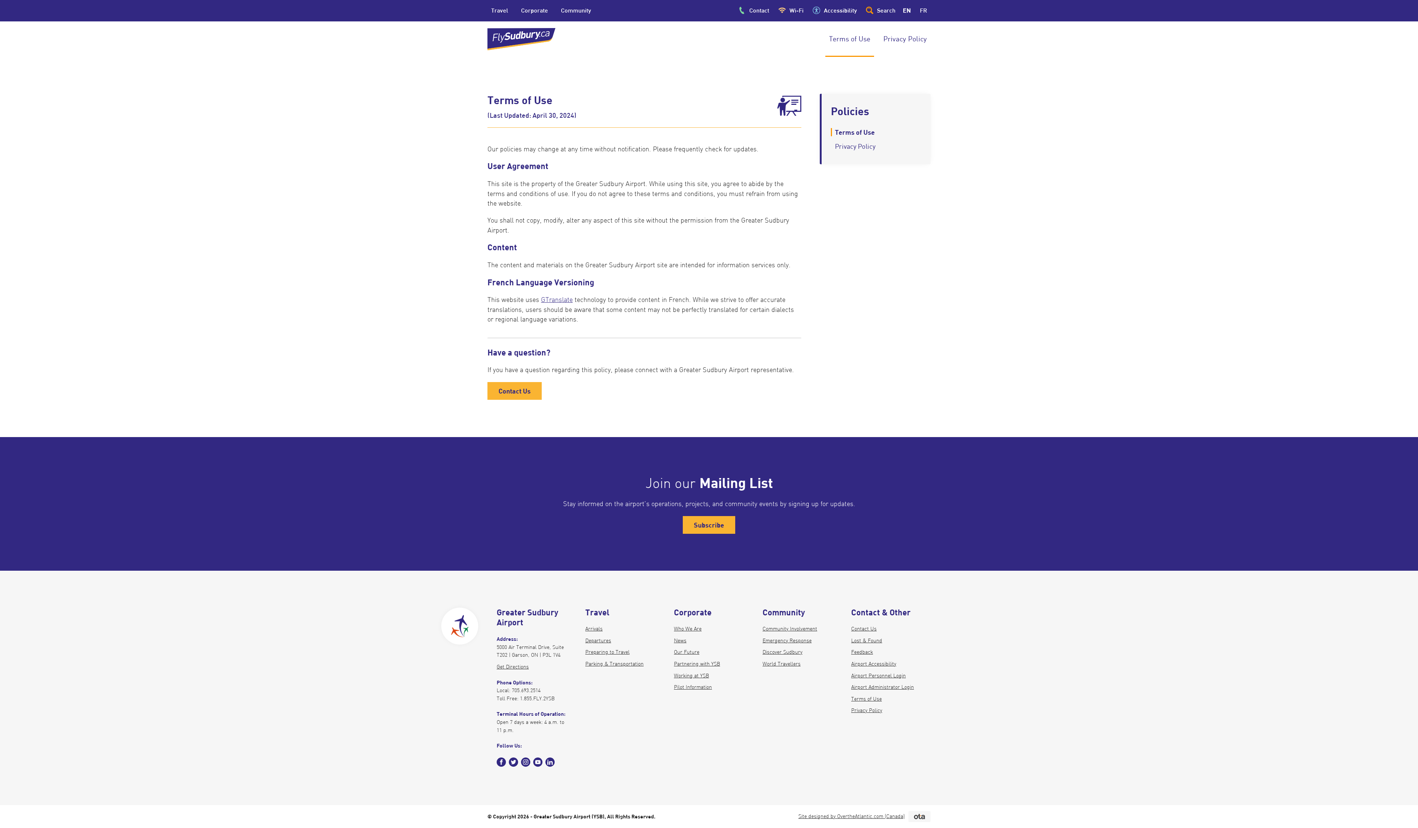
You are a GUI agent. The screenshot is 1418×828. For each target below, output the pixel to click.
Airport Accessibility (873, 663)
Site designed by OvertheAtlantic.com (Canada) (851, 816)
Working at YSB (691, 675)
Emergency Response (787, 640)
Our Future (686, 652)
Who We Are (688, 628)
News (680, 640)
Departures (598, 640)
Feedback (862, 652)
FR (923, 10)
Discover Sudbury (782, 652)
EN (907, 10)
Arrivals (594, 628)
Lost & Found (866, 640)
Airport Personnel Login (878, 675)
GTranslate (557, 299)
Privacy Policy (866, 710)
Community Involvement (790, 628)
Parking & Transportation (614, 663)
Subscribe (709, 525)
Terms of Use (866, 698)
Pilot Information (693, 687)
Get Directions (513, 666)
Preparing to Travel (607, 652)
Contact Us (515, 391)
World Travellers (782, 663)
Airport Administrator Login (882, 687)
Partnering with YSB (697, 663)
